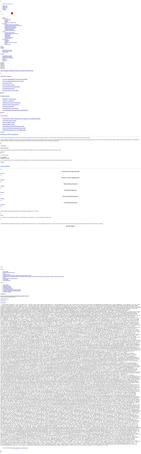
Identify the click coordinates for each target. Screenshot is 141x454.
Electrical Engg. (7, 36)
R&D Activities (5, 52)
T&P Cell (2, 63)
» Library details (5, 271)
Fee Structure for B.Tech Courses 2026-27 (10, 84)
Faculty (4, 31)
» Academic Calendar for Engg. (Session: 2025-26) (11, 290)
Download (2, 53)
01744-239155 (3, 300)
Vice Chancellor (7, 19)
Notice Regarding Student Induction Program (11, 80)
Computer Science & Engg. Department (12, 24)
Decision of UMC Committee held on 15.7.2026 (11, 109)
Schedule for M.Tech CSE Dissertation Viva (11, 98)
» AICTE (4, 277)
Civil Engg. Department (9, 29)
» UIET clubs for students (7, 287)
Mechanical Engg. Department (10, 26)
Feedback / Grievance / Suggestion (11, 42)
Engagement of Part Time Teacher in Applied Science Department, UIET (16, 125)
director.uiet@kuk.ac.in (4, 298)
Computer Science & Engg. (9, 32)
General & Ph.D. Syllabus (7, 55)
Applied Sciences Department (10, 30)
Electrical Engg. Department (10, 28)
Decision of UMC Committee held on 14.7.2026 (11, 111)
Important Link (5, 39)
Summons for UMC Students (8, 107)
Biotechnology (7, 35)
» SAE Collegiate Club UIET (8, 288)
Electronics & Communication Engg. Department (13, 25)
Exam (1, 46)
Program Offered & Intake (7, 51)
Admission (2, 47)
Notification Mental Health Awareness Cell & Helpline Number (14, 123)
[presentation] (1, 267)
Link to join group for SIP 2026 (8, 78)
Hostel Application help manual (8, 82)
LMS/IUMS (7, 40)
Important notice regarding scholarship (10, 105)
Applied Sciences (8, 38)
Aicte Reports (5, 59)
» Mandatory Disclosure (7, 286)
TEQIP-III (6, 41)
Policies (4, 60)
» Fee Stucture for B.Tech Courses (9, 272)
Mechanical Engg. (8, 34)
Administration (5, 18)
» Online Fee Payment (6, 280)
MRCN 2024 (5, 6)
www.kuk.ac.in (3, 302)
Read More (2, 173)
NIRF (6, 43)
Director (6, 21)
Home (4, 17)
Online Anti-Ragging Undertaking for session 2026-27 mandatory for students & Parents (16, 70)
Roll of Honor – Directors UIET (10, 22)
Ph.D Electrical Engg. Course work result (10, 102)
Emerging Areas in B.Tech (7, 50)
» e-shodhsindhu (5, 279)
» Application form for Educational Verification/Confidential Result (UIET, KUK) (17, 275)
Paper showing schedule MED (8, 100)
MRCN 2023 (5, 5)
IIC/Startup (2, 62)
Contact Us (5, 9)
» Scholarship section (6, 274)
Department (5, 23)
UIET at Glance (3, 208)
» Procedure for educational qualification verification (12, 289)
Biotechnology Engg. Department (11, 27)
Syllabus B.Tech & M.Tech (7, 56)
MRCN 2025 (5, 7)
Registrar (6, 20)
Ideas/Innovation (8, 44)
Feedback (4, 8)
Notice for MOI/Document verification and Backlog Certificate (14, 121)
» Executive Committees (7, 291)
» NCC (4, 273)
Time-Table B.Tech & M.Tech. (8, 57)
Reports (4, 58)
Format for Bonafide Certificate (8, 118)
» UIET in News (5, 284)
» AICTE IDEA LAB (6, 285)
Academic (2, 48)
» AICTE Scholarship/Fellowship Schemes (10, 278)
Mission (1, 221)
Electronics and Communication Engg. (11, 33)
